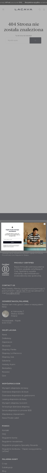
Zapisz (12, 242)
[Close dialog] (44, 224)
